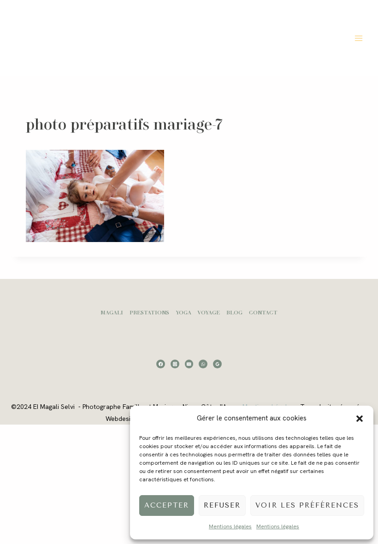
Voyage (208, 312)
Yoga (183, 312)
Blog (234, 312)
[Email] (189, 364)
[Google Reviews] (217, 364)
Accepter (166, 505)
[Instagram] (175, 364)
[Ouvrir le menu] (358, 38)
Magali (111, 312)
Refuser (222, 505)
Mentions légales (230, 526)
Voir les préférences (307, 505)
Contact (263, 312)
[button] (359, 418)
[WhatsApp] (203, 364)
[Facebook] (160, 364)
